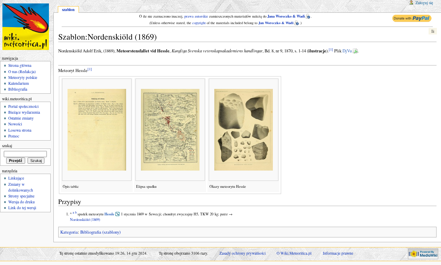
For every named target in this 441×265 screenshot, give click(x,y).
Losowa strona (19, 130)
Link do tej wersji (22, 207)
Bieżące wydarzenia (24, 112)
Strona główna (19, 65)
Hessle (109, 214)
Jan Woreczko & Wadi (276, 22)
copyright (199, 22)
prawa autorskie (196, 16)
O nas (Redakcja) (22, 71)
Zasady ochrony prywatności (242, 253)
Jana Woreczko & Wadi (286, 16)
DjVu (347, 51)
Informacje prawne (338, 253)
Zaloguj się (424, 2)
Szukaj (7, 145)
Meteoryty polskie (22, 77)
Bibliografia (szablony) (100, 232)
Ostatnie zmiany (21, 118)
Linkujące (16, 178)
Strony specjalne (21, 195)
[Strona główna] (26, 26)
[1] (331, 49)
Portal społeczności (23, 106)
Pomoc (13, 136)
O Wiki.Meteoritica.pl (294, 253)
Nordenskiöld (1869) (85, 219)
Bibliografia (17, 89)
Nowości (15, 123)
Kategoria (69, 232)
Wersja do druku (21, 201)
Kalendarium (18, 83)
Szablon (68, 9)
